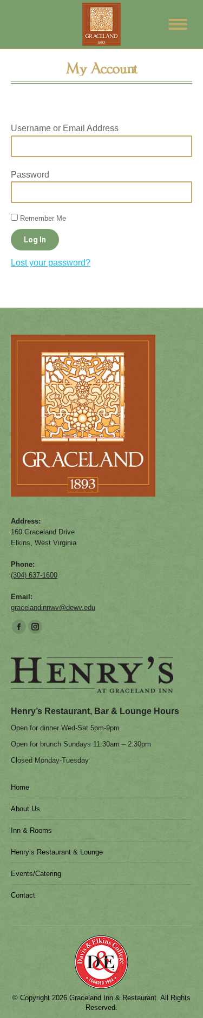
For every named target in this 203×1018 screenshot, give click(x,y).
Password (30, 174)
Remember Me (42, 218)
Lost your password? (50, 262)
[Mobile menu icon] (177, 24)
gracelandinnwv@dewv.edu (53, 607)
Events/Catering (36, 874)
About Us (25, 809)
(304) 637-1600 (34, 575)
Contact (23, 895)
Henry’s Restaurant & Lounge (57, 852)
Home (20, 787)
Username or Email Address (65, 128)
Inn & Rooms (31, 830)
